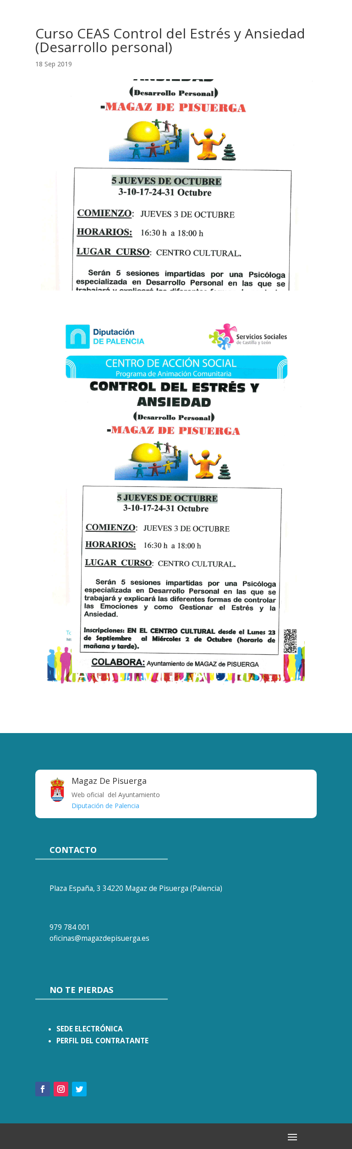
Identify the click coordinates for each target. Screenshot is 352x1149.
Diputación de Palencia (105, 805)
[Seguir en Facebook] (42, 1089)
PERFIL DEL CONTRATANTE (102, 1041)
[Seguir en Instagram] (61, 1089)
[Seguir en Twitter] (79, 1089)
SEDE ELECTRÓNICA (89, 1029)
